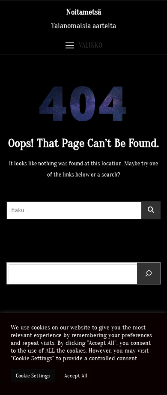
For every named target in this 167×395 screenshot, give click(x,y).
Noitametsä (83, 12)
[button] (83, 46)
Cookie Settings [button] (33, 375)
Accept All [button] (75, 375)
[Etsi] (148, 273)
